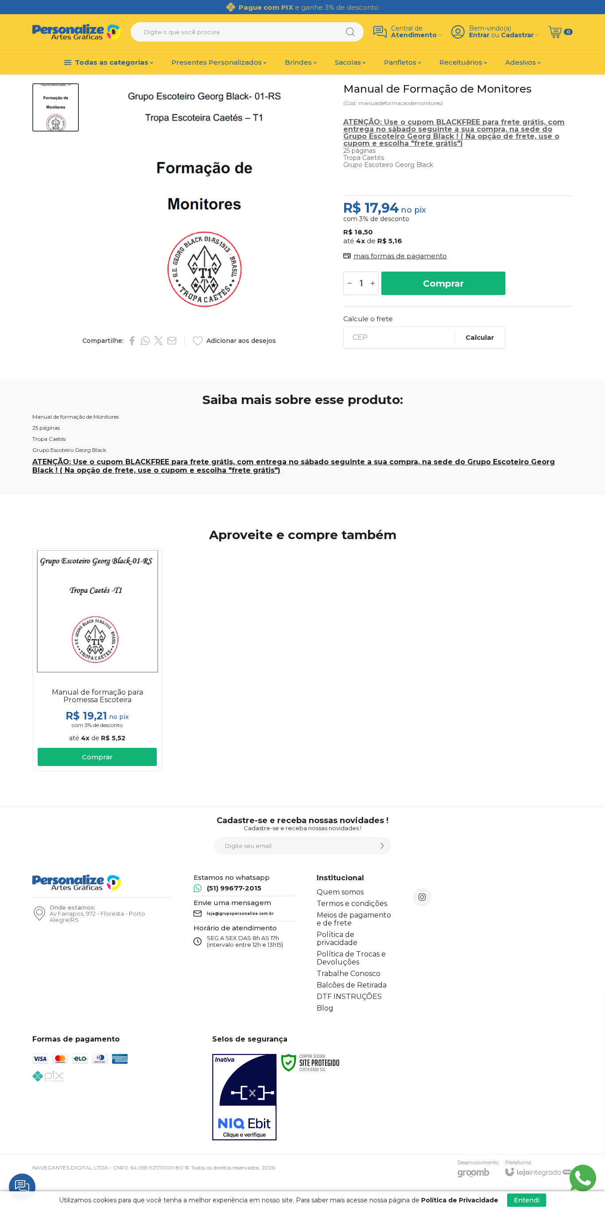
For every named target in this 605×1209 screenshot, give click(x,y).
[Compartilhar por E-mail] (171, 340)
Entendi (526, 1200)
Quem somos (340, 892)
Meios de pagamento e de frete (354, 919)
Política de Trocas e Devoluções (351, 958)
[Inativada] (244, 1097)
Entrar (479, 35)
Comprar (443, 283)
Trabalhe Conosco (348, 973)
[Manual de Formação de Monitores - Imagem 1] (55, 107)
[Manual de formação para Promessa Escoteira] (97, 660)
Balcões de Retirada (352, 985)
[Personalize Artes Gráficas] (76, 32)
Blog (325, 1008)
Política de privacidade (337, 938)
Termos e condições (352, 903)
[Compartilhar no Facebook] (132, 340)
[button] (55, 107)
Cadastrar (517, 35)
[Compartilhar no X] (158, 340)
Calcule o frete (368, 318)
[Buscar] (350, 32)
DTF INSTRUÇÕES (349, 996)
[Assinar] (382, 846)
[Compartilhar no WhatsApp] (145, 340)
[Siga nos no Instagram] (422, 897)
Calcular (479, 337)
